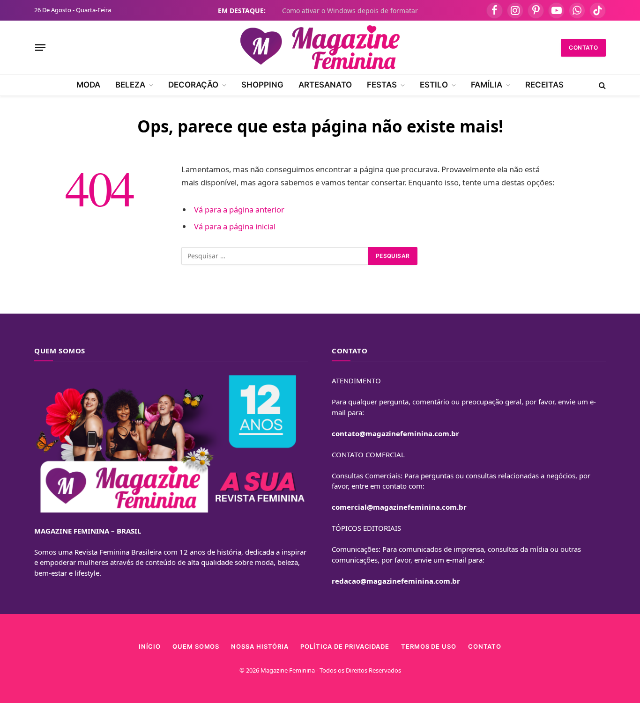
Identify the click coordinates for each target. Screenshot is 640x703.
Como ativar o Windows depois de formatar (350, 11)
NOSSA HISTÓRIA (260, 646)
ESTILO (434, 84)
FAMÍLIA (486, 84)
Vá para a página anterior (239, 209)
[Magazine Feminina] (320, 47)
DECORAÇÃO (193, 84)
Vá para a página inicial (234, 226)
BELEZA (130, 84)
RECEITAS (544, 84)
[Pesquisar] (601, 85)
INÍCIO (150, 646)
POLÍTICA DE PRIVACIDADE (344, 646)
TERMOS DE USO (428, 646)
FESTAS (382, 84)
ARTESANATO (325, 84)
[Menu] (40, 47)
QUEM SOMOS (195, 646)
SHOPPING (262, 84)
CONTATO (583, 47)
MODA (88, 84)
